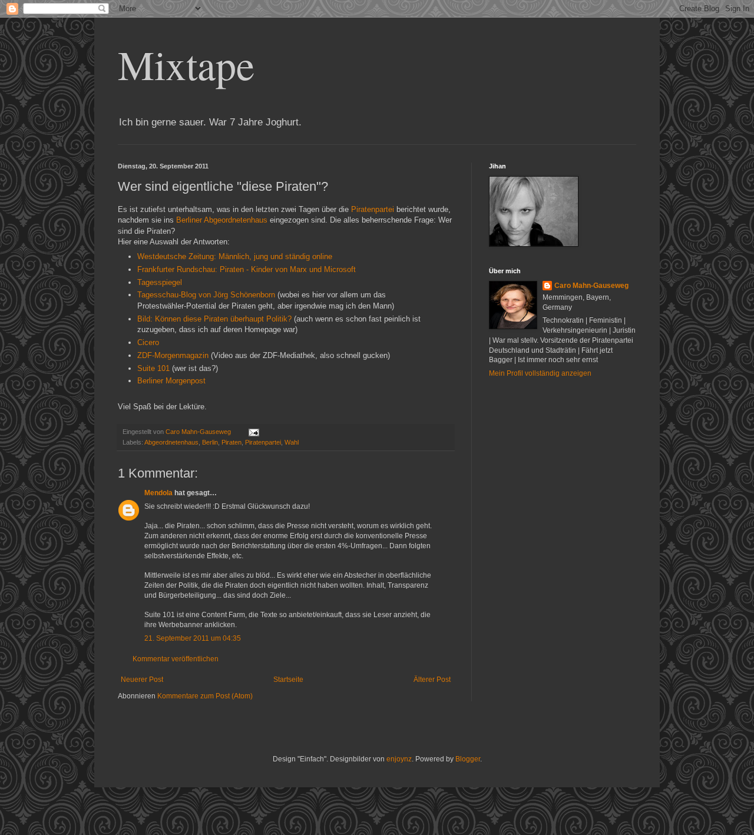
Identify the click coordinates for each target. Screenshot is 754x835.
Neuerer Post (142, 679)
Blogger (467, 759)
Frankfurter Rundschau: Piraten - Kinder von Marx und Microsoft (246, 269)
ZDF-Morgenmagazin (173, 355)
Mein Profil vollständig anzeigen (540, 373)
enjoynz (399, 759)
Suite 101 (153, 368)
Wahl (292, 442)
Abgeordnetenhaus (235, 220)
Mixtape (186, 64)
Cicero (148, 342)
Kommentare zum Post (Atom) (205, 696)
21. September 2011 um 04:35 (192, 638)
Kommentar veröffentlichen (176, 659)
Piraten (231, 442)
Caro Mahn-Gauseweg (591, 285)
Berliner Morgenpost (171, 380)
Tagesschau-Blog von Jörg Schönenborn (206, 294)
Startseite (288, 679)
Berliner (189, 220)
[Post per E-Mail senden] (253, 431)
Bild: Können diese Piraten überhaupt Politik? (214, 318)
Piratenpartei (372, 209)
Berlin (210, 442)
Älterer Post (432, 679)
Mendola (158, 493)
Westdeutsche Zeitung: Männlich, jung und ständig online (234, 256)
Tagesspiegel (159, 282)
